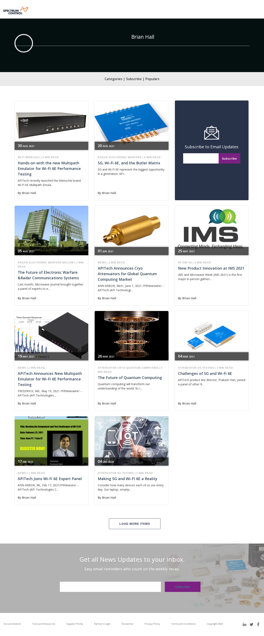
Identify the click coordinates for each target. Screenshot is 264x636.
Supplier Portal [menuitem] (74, 623)
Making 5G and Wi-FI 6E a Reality (127, 478)
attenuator (107, 367)
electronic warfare (125, 157)
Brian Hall (29, 193)
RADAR (103, 157)
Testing (208, 367)
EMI (185, 262)
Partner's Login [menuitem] (102, 623)
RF (180, 262)
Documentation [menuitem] (12, 623)
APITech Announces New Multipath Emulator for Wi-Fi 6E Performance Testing (50, 379)
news (102, 262)
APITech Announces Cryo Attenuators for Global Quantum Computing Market (127, 274)
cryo (121, 367)
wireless (32, 157)
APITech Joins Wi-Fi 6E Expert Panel (50, 478)
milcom (68, 262)
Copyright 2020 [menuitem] (215, 623)
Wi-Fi (21, 157)
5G (190, 262)
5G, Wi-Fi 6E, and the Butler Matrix (129, 162)
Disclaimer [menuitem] (127, 623)
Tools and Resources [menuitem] (43, 623)
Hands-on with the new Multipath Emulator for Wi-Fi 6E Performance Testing (49, 168)
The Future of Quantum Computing (130, 377)
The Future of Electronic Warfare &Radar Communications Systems (48, 275)
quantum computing (142, 367)
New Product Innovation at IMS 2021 (211, 268)
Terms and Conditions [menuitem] (183, 623)
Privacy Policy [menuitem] (152, 623)
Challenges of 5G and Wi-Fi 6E (205, 373)
